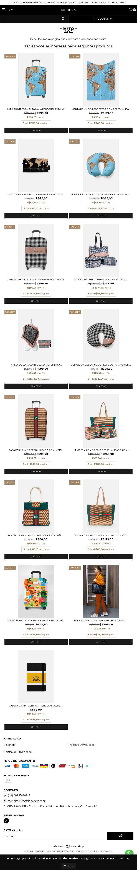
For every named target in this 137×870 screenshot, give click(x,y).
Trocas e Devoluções (81, 744)
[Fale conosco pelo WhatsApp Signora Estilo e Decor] (129, 854)
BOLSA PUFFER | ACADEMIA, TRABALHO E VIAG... (101, 620)
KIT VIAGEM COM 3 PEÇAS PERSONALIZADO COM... (101, 450)
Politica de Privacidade (18, 752)
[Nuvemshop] (68, 847)
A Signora (9, 744)
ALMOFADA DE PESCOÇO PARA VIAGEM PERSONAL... (101, 194)
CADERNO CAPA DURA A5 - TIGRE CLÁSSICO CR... (36, 705)
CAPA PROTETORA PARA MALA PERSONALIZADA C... (36, 109)
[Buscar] (63, 19)
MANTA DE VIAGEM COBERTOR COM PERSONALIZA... (101, 109)
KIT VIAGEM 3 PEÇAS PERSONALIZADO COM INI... (101, 279)
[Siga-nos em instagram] (6, 820)
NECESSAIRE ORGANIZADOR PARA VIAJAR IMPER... (36, 194)
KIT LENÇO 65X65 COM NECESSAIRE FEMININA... (36, 364)
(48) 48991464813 (19, 795)
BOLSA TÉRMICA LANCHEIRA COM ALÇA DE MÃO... (36, 535)
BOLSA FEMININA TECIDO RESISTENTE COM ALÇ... (101, 535)
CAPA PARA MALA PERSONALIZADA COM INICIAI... (36, 450)
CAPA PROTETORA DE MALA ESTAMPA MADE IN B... (36, 620)
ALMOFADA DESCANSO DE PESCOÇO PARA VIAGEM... (101, 364)
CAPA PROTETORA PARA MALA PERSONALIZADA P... (36, 279)
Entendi (68, 865)
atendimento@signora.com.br (26, 801)
